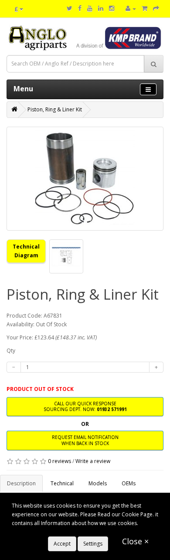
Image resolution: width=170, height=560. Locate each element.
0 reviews (59, 461)
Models (97, 483)
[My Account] (131, 8)
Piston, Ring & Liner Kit (54, 109)
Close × (135, 541)
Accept (62, 543)
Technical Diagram (26, 251)
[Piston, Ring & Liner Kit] (85, 179)
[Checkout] (156, 8)
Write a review (92, 461)
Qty (11, 350)
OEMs (129, 483)
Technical (62, 483)
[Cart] (144, 8)
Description (21, 483)
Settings (92, 543)
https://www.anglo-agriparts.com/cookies (63, 532)
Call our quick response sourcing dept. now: (85, 406)
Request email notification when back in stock (85, 440)
